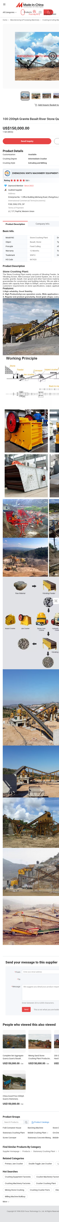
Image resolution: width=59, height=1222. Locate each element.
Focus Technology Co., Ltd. (35, 1211)
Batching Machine (35, 1127)
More (5, 1201)
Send (26, 1009)
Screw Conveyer (9, 1137)
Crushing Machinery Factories (17, 1183)
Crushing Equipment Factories (18, 1176)
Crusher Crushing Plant (46, 1183)
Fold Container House (12, 1127)
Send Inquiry (27, 141)
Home (5, 20)
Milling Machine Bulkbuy (15, 1196)
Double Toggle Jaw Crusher (40, 1163)
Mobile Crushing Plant (37, 1132)
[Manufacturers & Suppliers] (29, 4)
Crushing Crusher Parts (40, 1190)
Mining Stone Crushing (14, 1190)
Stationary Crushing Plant (14, 1132)
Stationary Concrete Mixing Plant (40, 1137)
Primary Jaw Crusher (14, 1163)
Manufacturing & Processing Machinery (24, 20)
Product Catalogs (41, 1122)
